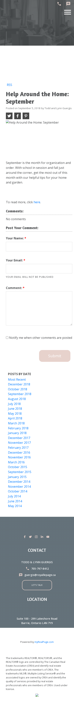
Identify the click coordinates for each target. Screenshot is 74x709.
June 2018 (15, 409)
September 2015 (19, 472)
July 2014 (14, 496)
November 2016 (19, 457)
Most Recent (17, 379)
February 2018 (18, 428)
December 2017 (19, 438)
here (37, 202)
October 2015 (17, 467)
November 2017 (19, 443)
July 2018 (14, 404)
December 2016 (19, 452)
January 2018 (17, 433)
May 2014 (15, 506)
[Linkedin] (43, 536)
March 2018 (16, 423)
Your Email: (15, 260)
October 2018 (17, 389)
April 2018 (15, 418)
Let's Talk (37, 585)
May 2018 (15, 413)
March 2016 (16, 462)
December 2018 (19, 384)
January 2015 (17, 477)
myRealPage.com (44, 642)
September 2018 (19, 394)
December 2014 (19, 482)
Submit (54, 355)
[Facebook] (25, 536)
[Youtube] (48, 536)
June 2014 (15, 501)
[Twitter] (31, 536)
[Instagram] (37, 536)
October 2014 (17, 491)
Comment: (14, 288)
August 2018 (17, 399)
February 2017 (18, 447)
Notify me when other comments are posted (40, 338)
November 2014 (19, 486)
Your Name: (15, 238)
